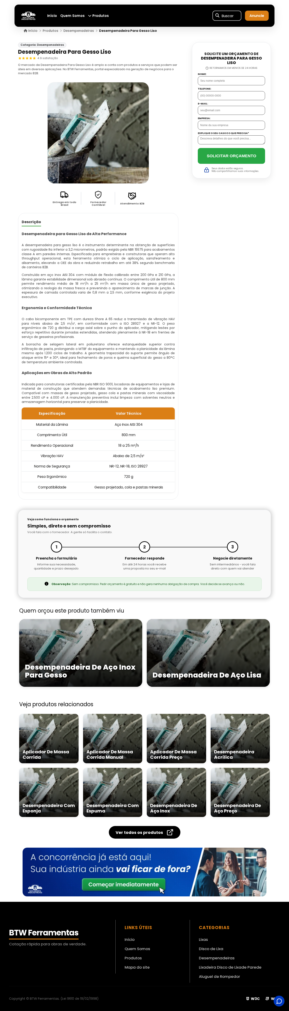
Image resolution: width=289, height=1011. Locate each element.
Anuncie (256, 15)
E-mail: (203, 103)
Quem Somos (72, 15)
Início (52, 15)
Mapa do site (137, 967)
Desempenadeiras (217, 958)
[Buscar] (217, 16)
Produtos (100, 15)
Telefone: (204, 89)
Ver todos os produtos (139, 832)
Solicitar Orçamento (231, 156)
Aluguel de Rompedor (219, 976)
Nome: (202, 74)
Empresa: (204, 118)
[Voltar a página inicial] (28, 15)
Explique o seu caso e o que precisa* (223, 133)
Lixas (203, 939)
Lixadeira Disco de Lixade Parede (230, 967)
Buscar (227, 15)
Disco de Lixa (211, 948)
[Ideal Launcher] (144, 872)
